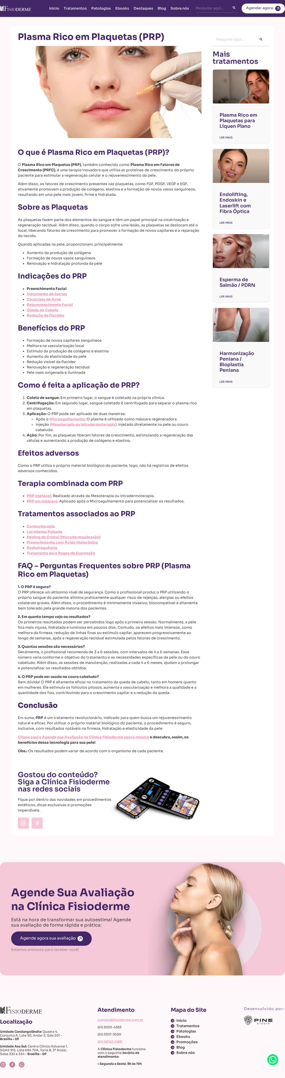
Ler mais (226, 137)
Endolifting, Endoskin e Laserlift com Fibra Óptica (235, 203)
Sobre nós (180, 8)
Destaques (143, 8)
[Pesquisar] (235, 8)
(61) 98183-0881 (110, 1042)
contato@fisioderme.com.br (120, 1020)
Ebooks (122, 8)
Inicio (54, 8)
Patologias (101, 8)
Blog (162, 8)
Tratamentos (75, 8)
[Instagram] (23, 823)
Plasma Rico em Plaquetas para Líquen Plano (238, 120)
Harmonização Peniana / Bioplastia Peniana (237, 362)
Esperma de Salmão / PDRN (237, 282)
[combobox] (214, 8)
